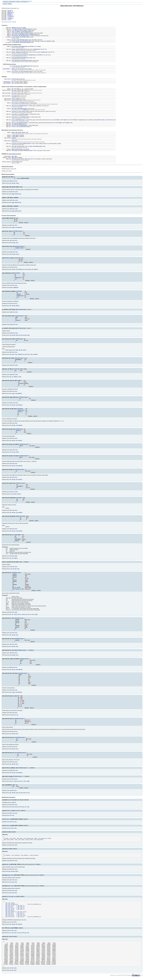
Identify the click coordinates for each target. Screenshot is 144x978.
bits (26, 159)
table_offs (14, 156)
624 (11, 813)
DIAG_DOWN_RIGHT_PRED (30, 838)
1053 (11, 402)
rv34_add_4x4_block (17, 146)
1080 (11, 770)
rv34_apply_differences (17, 29)
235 (11, 303)
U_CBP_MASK (15, 135)
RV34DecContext (28, 29)
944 (11, 391)
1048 (11, 208)
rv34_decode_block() (14, 305)
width (57, 119)
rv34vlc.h (10, 17)
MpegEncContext (34, 34)
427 (11, 879)
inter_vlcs (14, 83)
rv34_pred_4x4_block (17, 143)
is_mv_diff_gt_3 (15, 30)
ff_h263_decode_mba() (20, 350)
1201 (11, 491)
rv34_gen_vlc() (25, 932)
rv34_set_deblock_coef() (15, 376)
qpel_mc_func (87, 119)
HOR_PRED (19, 838)
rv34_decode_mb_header (18, 71)
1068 (11, 374)
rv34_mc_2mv (15, 125)
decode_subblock (16, 52)
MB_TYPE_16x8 (10, 913)
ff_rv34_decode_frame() (15, 494)
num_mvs (14, 100)
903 (11, 845)
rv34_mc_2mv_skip (16, 126)
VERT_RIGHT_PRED (9, 839)
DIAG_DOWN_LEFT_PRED (44, 838)
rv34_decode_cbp (16, 46)
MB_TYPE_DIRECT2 (11, 911)
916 (11, 690)
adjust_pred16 (15, 149)
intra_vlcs (14, 81)
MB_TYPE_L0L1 (22, 915)
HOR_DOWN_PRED (38, 839)
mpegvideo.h (11, 12)
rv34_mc (14, 119)
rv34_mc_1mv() (13, 614)
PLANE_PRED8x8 (34, 855)
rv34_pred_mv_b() (13, 714)
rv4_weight (14, 124)
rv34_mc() (11, 815)
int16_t (21, 30)
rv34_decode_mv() (13, 242)
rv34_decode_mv (16, 103)
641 (11, 612)
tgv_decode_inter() (13, 871)
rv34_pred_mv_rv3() (24, 806)
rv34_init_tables (15, 161)
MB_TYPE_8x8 (9, 906)
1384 (11, 324)
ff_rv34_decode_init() (14, 568)
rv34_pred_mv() (13, 806)
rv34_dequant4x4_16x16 (17, 60)
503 (11, 712)
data (38, 41)
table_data (14, 157)
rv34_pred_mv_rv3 (16, 117)
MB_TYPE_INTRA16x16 (12, 904)
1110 (11, 449)
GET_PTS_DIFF (15, 89)
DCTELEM (21, 49)
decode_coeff (15, 49)
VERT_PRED (13, 838)
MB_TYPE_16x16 (10, 905)
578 (11, 762)
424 (11, 890)
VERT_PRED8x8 (16, 855)
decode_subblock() (13, 287)
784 (11, 652)
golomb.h (10, 14)
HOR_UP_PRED (29, 839)
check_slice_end (16, 34)
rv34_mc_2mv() (21, 614)
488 (11, 181)
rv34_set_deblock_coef (17, 31)
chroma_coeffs (15, 98)
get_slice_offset (15, 39)
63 (10, 821)
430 (11, 804)
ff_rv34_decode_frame (17, 41)
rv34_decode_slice (16, 35)
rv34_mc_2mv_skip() (32, 614)
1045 (11, 191)
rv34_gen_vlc (15, 159)
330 (11, 352)
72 (10, 968)
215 (11, 285)
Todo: (3, 348)
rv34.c (10, 171)
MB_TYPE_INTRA (10, 903)
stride (24, 27)
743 (11, 779)
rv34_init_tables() (13, 558)
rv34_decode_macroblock (18, 33)
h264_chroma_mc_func (103, 119)
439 (11, 731)
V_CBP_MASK (15, 136)
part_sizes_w (15, 90)
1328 (11, 333)
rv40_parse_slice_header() (30, 354)
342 (11, 267)
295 (11, 510)
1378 (11, 365)
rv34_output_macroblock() (15, 227)
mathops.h (10, 15)
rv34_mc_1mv (15, 122)
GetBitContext (24, 46)
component (25, 109)
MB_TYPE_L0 (21, 905)
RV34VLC (32, 46)
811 (10, 477)
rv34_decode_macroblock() (15, 269)
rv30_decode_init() (13, 335)
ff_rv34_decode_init (16, 37)
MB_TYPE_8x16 (10, 914)
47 (10, 922)
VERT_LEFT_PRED (19, 839)
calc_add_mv (15, 108)
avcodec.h (10, 10)
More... (18, 8)
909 (11, 860)
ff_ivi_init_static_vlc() (14, 932)
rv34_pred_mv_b (16, 114)
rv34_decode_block (16, 55)
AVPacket (49, 41)
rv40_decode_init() (24, 335)
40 (10, 790)
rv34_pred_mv (15, 105)
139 (11, 566)
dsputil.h (10, 11)
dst (20, 27)
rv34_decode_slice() (14, 183)
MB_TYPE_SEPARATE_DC (34, 904)
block (27, 57)
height (65, 119)
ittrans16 (14, 140)
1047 (11, 200)
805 (11, 869)
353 (11, 463)
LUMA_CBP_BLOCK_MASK (18, 132)
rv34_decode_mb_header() (31, 269)
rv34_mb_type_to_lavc (17, 79)
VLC (43, 49)
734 (11, 632)
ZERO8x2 (14, 27)
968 (11, 667)
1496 (11, 312)
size (30, 159)
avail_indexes (15, 96)
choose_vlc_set (15, 68)
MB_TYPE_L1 (21, 909)
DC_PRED (6, 838)
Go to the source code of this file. (9, 21)
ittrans (13, 138)
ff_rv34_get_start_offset (17, 66)
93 (10, 930)
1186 (11, 252)
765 (11, 644)
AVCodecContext (26, 37)
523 (11, 746)
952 (11, 225)
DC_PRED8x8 (7, 855)
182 (11, 438)
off (44, 146)
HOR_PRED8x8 (24, 855)
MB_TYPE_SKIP (10, 910)
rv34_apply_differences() (15, 193)
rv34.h (9, 19)
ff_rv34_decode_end (16, 42)
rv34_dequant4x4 (16, 57)
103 (11, 556)
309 (11, 528)
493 (11, 240)
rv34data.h (10, 18)
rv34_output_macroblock (18, 150)
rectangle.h (11, 16)
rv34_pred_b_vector (16, 111)
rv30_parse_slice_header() (15, 354)
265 (11, 423)
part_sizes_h (15, 93)
